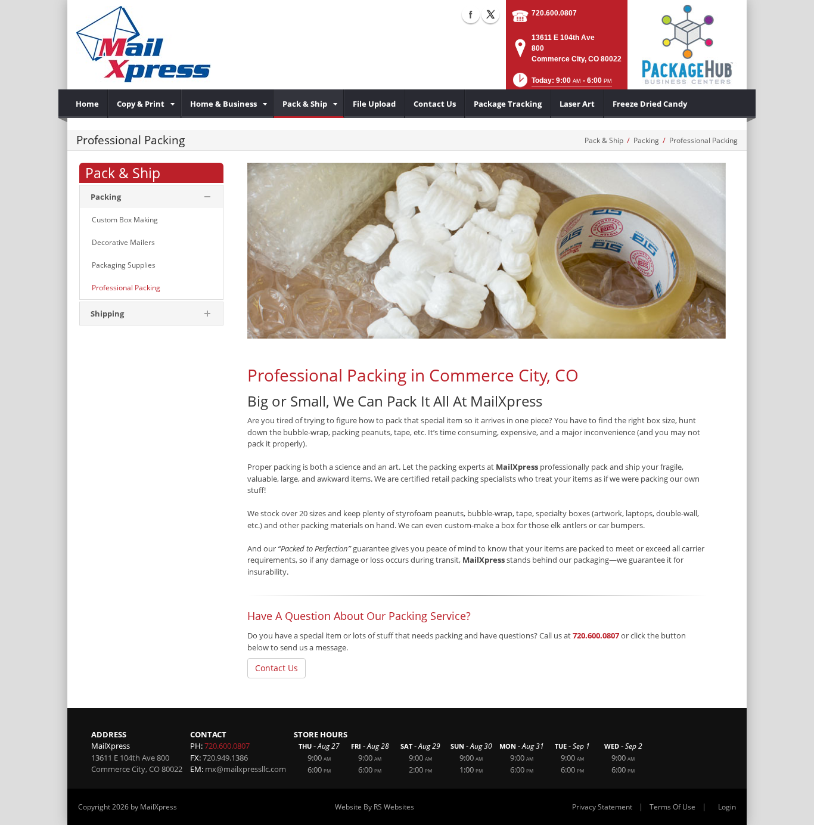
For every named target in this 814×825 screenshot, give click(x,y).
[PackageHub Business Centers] (687, 43)
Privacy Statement (602, 807)
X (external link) (490, 14)
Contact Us (276, 668)
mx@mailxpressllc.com (245, 769)
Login (727, 807)
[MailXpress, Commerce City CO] (144, 44)
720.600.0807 (554, 13)
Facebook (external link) (471, 14)
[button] (561, 84)
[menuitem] (87, 103)
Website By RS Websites (374, 807)
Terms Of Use (672, 807)
